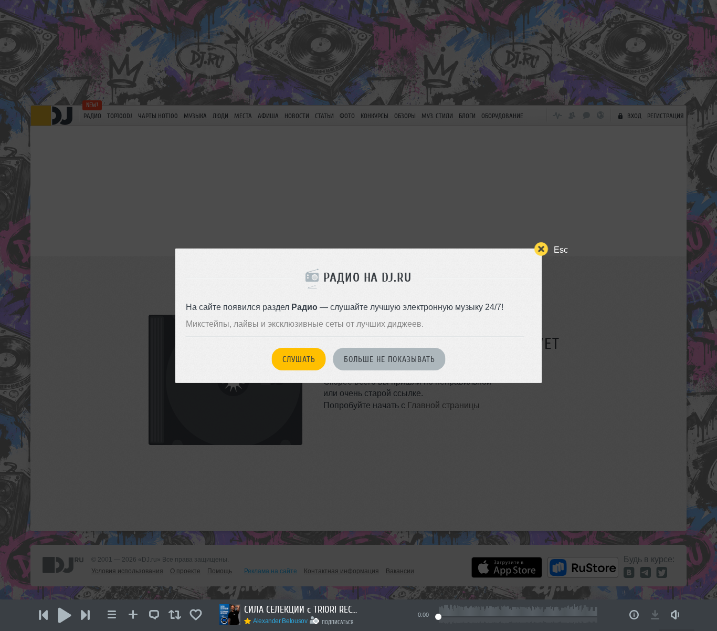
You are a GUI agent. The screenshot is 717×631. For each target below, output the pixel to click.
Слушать (298, 359)
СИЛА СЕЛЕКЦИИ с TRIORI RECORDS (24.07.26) (302, 609)
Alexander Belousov (280, 621)
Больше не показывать (389, 359)
